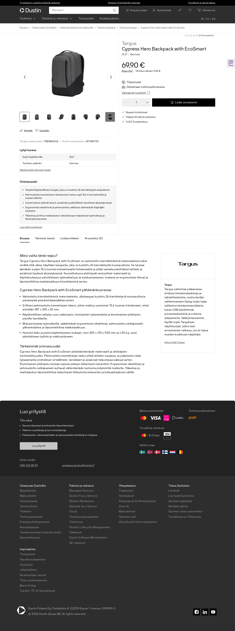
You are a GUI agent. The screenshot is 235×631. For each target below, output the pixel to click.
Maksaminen (127, 511)
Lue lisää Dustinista (181, 495)
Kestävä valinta (178, 506)
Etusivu (24, 27)
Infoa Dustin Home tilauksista (138, 522)
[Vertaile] (180, 10)
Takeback (75, 532)
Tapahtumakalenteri (33, 559)
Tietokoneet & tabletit (44, 27)
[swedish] (142, 452)
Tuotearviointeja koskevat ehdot (40, 532)
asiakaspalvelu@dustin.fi (78, 465)
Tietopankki (86, 18)
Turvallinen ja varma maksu (201, 3)
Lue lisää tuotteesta (31, 227)
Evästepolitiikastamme (35, 522)
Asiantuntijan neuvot (33, 575)
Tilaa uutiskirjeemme (33, 580)
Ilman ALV (127, 71)
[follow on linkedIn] (204, 612)
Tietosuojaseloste (31, 516)
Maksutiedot (28, 495)
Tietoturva (76, 522)
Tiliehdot (25, 511)
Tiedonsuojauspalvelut (84, 516)
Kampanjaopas (29, 527)
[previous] (24, 77)
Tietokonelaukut (106, 27)
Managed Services (81, 490)
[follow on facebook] (196, 612)
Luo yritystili (38, 445)
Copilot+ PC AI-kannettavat (37, 590)
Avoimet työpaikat (180, 501)
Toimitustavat (29, 501)
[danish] (157, 452)
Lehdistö (174, 490)
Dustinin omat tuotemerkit (185, 511)
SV (207, 19)
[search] (114, 10)
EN (213, 19)
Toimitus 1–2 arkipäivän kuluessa (124, 3)
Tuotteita (26, 18)
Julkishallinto (28, 569)
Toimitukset (126, 495)
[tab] (26, 238)
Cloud (73, 511)
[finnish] (165, 452)
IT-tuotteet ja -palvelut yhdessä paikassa (40, 3)
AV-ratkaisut (77, 542)
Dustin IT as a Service (83, 495)
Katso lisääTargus (174, 342)
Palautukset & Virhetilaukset (137, 501)
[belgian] (180, 452)
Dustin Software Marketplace (88, 537)
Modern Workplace (81, 501)
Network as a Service (83, 506)
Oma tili (124, 506)
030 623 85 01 (29, 465)
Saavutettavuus (30, 537)
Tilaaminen (126, 490)
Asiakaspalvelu (109, 18)
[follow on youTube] (213, 612)
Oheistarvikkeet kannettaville (76, 27)
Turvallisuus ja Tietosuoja (184, 516)
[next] (111, 77)
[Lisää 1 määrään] (147, 102)
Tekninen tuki (127, 516)
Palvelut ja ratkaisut (55, 18)
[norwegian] (150, 452)
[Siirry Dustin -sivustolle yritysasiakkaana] (31, 10)
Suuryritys (26, 564)
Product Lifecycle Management (89, 527)
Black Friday (28, 585)
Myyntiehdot (28, 490)
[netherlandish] (172, 452)
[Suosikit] (190, 10)
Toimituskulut (28, 506)
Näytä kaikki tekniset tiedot (35, 170)
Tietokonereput (128, 27)
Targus (129, 43)
